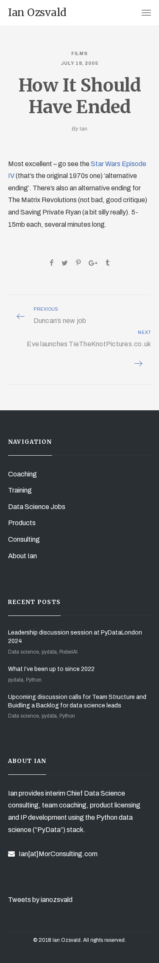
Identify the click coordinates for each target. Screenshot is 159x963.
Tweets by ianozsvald (40, 899)
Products (22, 522)
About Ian (22, 555)
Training (20, 490)
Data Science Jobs (36, 506)
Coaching (22, 474)
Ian (83, 129)
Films (79, 53)
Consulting (24, 539)
